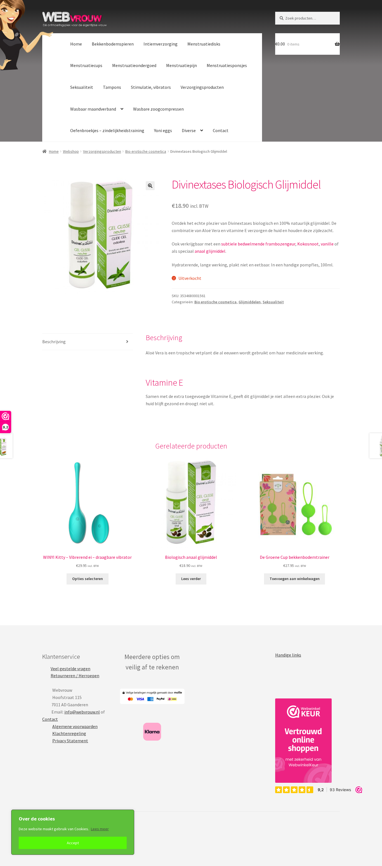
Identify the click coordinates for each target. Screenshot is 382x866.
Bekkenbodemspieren (113, 44)
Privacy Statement (70, 740)
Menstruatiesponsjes (227, 65)
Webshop (71, 151)
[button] (150, 185)
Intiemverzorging (160, 44)
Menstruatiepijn (181, 65)
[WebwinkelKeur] (303, 740)
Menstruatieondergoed (134, 65)
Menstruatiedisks (203, 44)
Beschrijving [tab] (54, 341)
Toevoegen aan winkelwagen (295, 578)
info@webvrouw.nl (82, 712)
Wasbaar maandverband (93, 109)
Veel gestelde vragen (70, 668)
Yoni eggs (163, 130)
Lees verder (191, 578)
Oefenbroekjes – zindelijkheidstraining (107, 130)
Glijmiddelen (250, 301)
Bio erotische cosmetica (145, 151)
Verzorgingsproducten (202, 87)
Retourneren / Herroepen (75, 675)
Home (76, 44)
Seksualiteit (81, 87)
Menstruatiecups (86, 65)
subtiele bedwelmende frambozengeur (258, 244)
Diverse (189, 130)
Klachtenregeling (69, 733)
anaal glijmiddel (210, 251)
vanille (327, 244)
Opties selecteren (87, 578)
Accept (73, 842)
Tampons (112, 87)
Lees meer (100, 828)
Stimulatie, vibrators (151, 87)
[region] (72, 832)
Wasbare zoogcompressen (158, 109)
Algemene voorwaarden (75, 726)
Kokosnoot (308, 244)
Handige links (288, 655)
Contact (220, 130)
